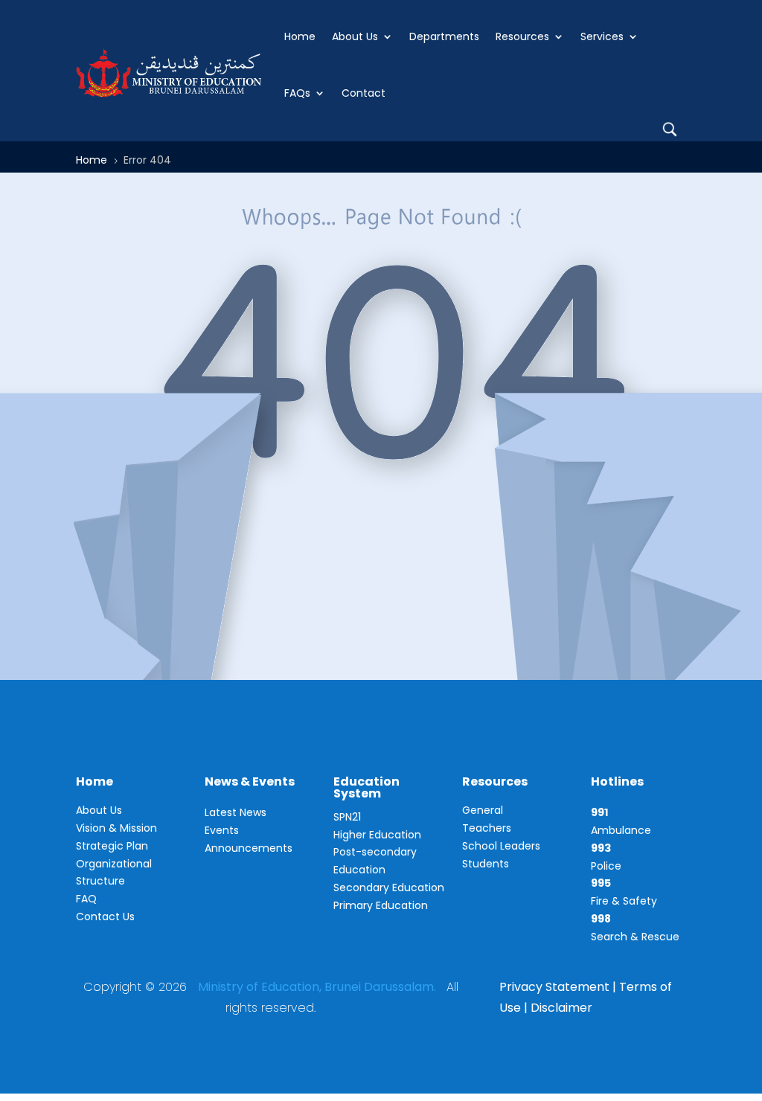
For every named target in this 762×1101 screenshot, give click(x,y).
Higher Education (377, 834)
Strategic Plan (112, 845)
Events (222, 830)
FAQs (297, 93)
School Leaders (501, 845)
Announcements (248, 848)
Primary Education (380, 905)
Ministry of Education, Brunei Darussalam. (317, 986)
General (482, 810)
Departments (444, 36)
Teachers (486, 828)
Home (300, 36)
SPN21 (347, 816)
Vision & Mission (116, 828)
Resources (522, 36)
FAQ (86, 898)
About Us (355, 36)
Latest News (235, 812)
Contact (363, 93)
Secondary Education (388, 887)
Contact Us (105, 916)
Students (485, 863)
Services (602, 36)
